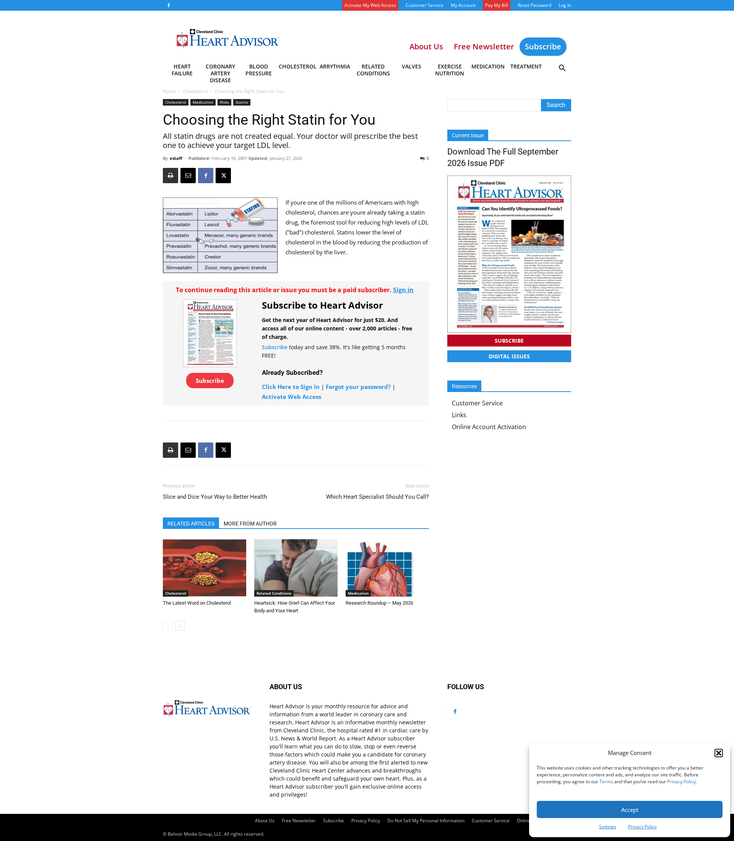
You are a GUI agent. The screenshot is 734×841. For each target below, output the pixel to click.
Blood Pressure (258, 70)
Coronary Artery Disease (220, 71)
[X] (223, 175)
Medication (488, 66)
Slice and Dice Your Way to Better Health (215, 496)
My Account (463, 5)
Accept (629, 809)
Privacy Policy (681, 781)
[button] (719, 753)
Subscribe (543, 46)
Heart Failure (182, 70)
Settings (607, 826)
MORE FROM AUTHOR (250, 524)
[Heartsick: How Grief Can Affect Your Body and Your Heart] (296, 568)
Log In (565, 5)
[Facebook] (168, 5)
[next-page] (180, 626)
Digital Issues (509, 356)
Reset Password (534, 5)
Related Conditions (373, 70)
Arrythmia (335, 66)
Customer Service (424, 5)
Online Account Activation (489, 427)
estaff (176, 158)
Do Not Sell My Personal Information (425, 820)
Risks (224, 102)
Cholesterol (297, 66)
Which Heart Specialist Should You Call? (377, 496)
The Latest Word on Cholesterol (197, 603)
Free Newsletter (299, 820)
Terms (606, 781)
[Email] (188, 175)
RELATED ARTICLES (190, 524)
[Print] (170, 175)
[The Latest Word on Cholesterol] (204, 568)
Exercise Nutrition (449, 70)
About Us (264, 820)
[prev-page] (167, 626)
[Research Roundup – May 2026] (387, 568)
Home (169, 91)
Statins (241, 102)
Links (459, 415)
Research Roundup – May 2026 (379, 603)
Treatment (526, 66)
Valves (411, 66)
